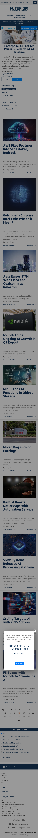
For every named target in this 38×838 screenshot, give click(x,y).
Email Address (19, 653)
